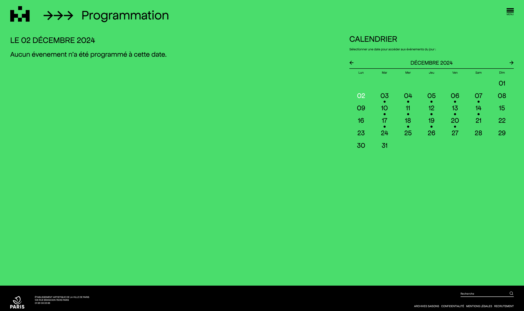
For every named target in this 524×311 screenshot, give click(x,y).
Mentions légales (479, 306)
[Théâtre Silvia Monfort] (20, 14)
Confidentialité (452, 306)
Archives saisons (426, 306)
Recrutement (504, 306)
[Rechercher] (508, 294)
